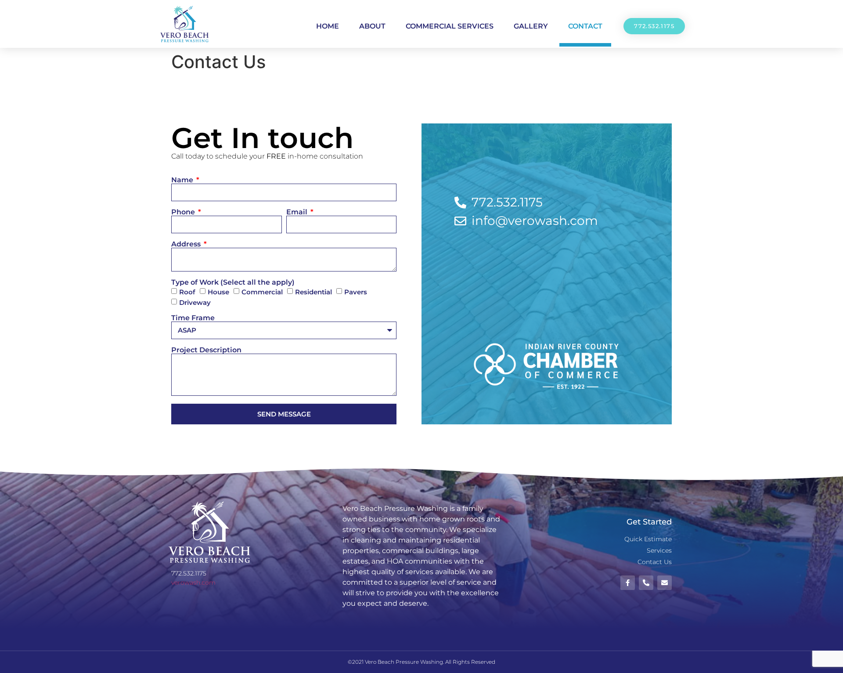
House (218, 292)
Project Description (206, 350)
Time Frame (193, 318)
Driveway (195, 303)
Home (327, 26)
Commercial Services (450, 26)
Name (183, 180)
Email (297, 212)
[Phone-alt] (646, 582)
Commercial (262, 292)
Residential (313, 292)
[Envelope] (664, 582)
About (372, 26)
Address (186, 244)
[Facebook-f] (627, 582)
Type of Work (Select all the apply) (233, 282)
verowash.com (193, 582)
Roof (187, 292)
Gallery (531, 26)
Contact (585, 26)
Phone (184, 212)
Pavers (355, 292)
